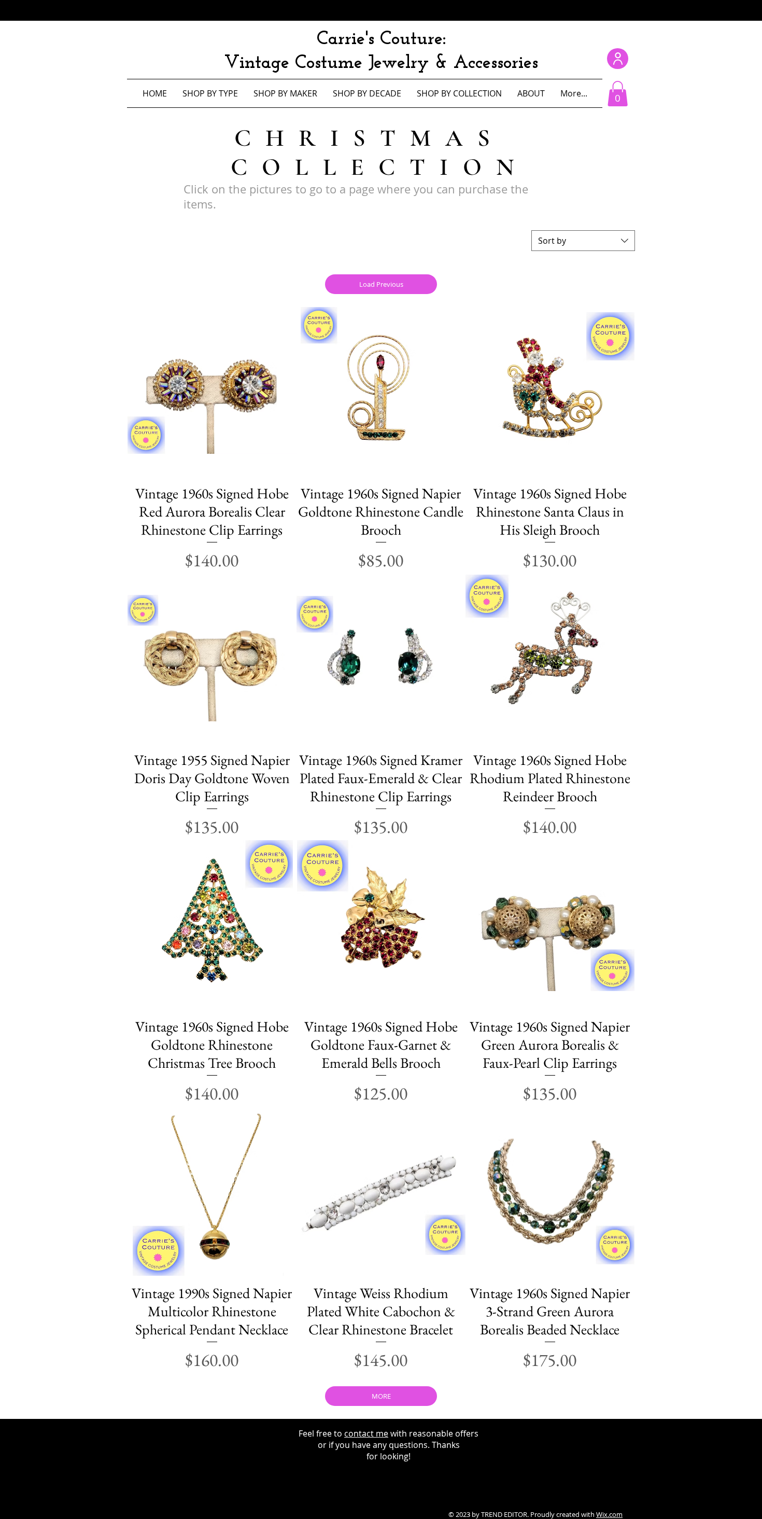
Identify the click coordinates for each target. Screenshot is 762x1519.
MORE (381, 1396)
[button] (617, 93)
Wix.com (609, 1514)
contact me (366, 1433)
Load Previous (381, 284)
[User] (617, 58)
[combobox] (583, 240)
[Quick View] (212, 391)
